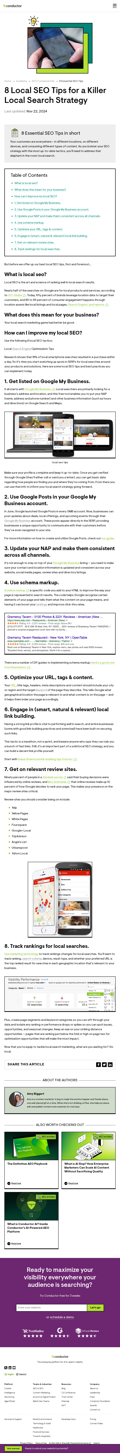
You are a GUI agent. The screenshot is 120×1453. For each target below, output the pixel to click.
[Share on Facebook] (98, 1064)
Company (95, 1384)
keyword (41, 690)
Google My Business (17, 521)
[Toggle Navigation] (115, 6)
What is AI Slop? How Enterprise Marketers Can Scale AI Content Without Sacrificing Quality (86, 1168)
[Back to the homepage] (12, 6)
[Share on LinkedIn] (110, 1064)
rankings (41, 604)
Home (7, 81)
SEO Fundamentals (43, 81)
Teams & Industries (42, 1384)
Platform (8, 1384)
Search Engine (21, 349)
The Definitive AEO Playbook (27, 1164)
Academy (21, 81)
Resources (66, 1384)
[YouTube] (14, 1367)
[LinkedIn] (9, 1367)
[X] (5, 1367)
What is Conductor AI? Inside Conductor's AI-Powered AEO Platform (28, 1228)
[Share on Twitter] (104, 1064)
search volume (31, 958)
